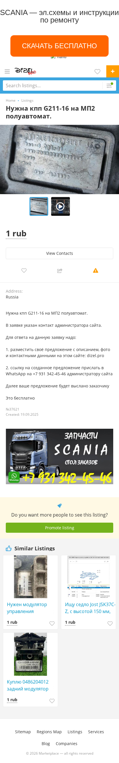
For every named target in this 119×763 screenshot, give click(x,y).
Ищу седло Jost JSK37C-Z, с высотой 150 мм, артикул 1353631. (90, 608)
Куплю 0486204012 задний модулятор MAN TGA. (28, 685)
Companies (66, 743)
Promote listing (59, 527)
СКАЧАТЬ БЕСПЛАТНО (59, 46)
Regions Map (49, 731)
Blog (46, 743)
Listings (75, 731)
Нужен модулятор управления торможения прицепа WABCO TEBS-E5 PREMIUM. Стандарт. (31, 608)
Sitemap (23, 731)
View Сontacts (59, 253)
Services (96, 731)
